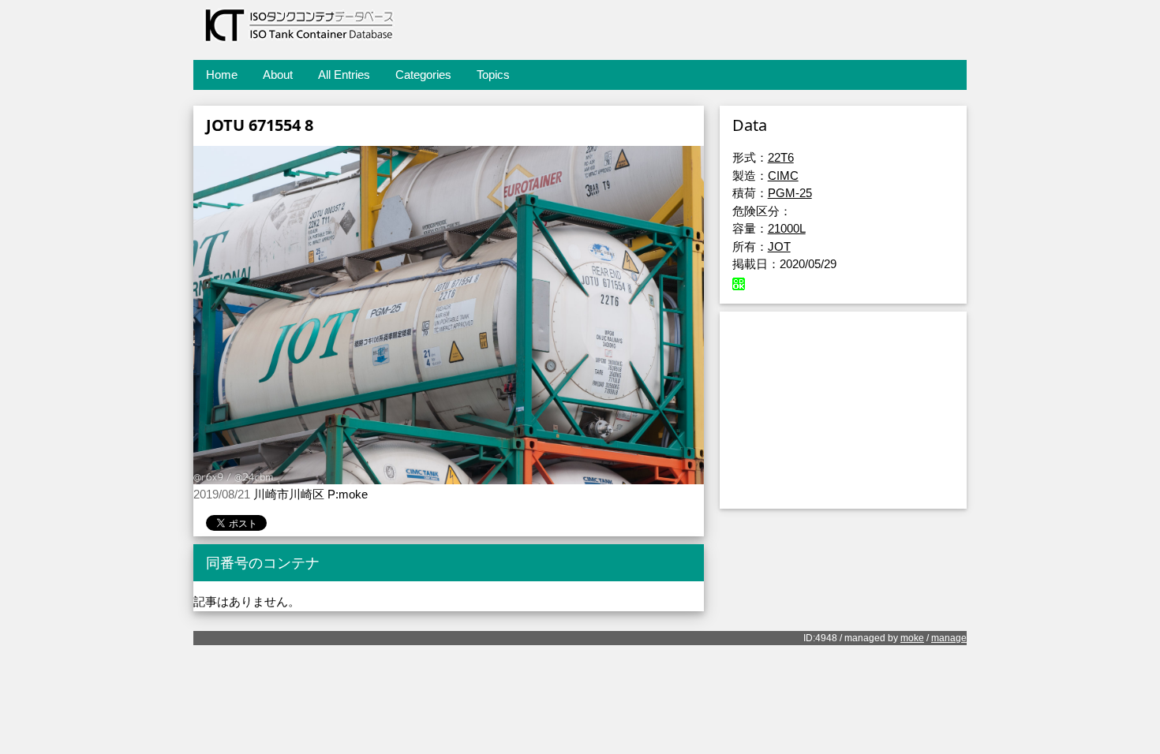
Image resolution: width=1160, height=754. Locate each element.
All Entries (344, 74)
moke (912, 638)
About (278, 74)
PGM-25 (790, 193)
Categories (423, 74)
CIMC (783, 175)
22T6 (781, 157)
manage (949, 638)
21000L (787, 228)
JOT (779, 246)
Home (222, 74)
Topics (493, 74)
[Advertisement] (843, 410)
